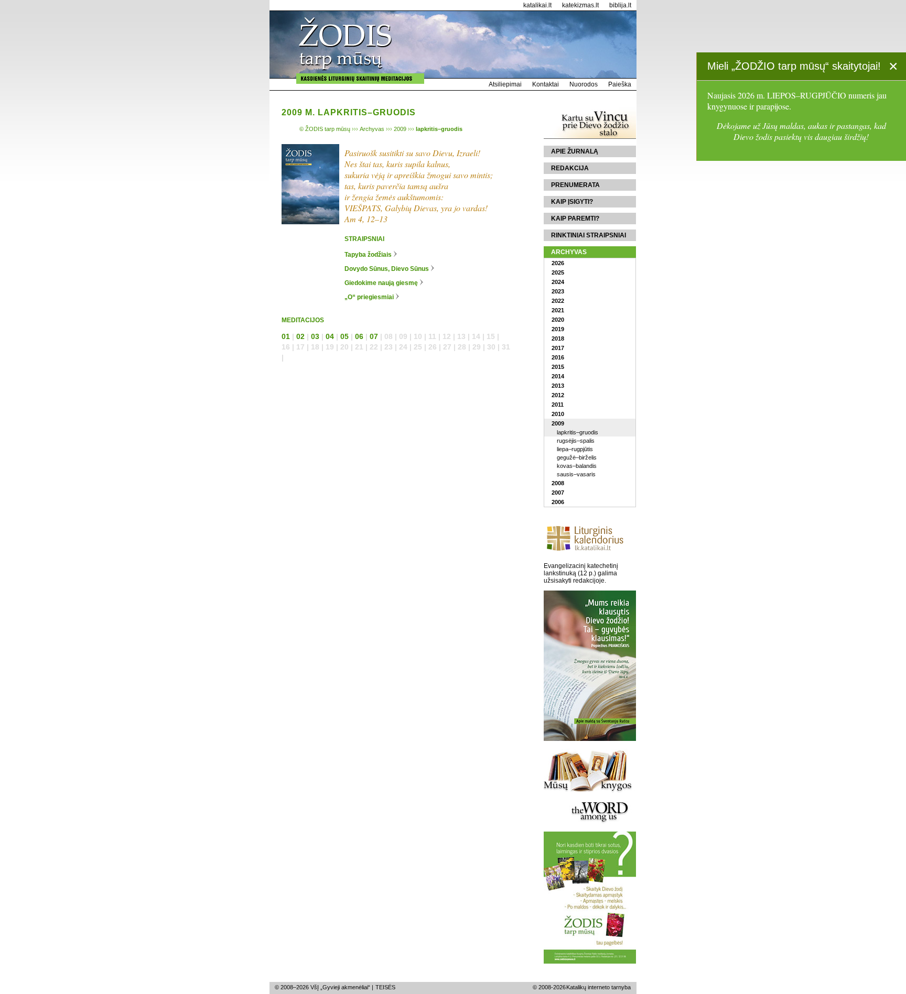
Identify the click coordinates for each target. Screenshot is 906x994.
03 (315, 336)
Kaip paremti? (575, 218)
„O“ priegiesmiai (369, 297)
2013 (558, 386)
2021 (558, 310)
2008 (558, 483)
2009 (558, 423)
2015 (558, 367)
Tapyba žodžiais (368, 254)
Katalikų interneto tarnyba (598, 987)
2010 (558, 414)
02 (300, 336)
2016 (558, 357)
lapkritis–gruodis (577, 432)
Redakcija (570, 168)
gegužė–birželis (577, 457)
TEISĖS (385, 987)
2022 (558, 301)
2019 (558, 329)
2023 (558, 291)
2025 (558, 272)
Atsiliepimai (505, 84)
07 (374, 336)
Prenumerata (575, 185)
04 (330, 336)
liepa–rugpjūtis (575, 449)
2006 (558, 502)
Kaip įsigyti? (572, 201)
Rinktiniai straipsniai (588, 235)
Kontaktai (545, 84)
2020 (558, 319)
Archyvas (569, 252)
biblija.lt (620, 5)
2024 (558, 282)
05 (344, 336)
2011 (558, 404)
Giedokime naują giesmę (381, 283)
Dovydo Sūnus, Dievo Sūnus (386, 268)
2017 (558, 348)
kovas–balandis (577, 466)
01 (286, 336)
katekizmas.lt (580, 5)
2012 (558, 395)
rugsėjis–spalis (576, 441)
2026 (558, 263)
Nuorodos (583, 84)
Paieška (619, 84)
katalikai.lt (537, 5)
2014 (558, 376)
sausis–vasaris (576, 474)
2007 (558, 492)
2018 (558, 338)
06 (359, 336)
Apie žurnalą (574, 151)
